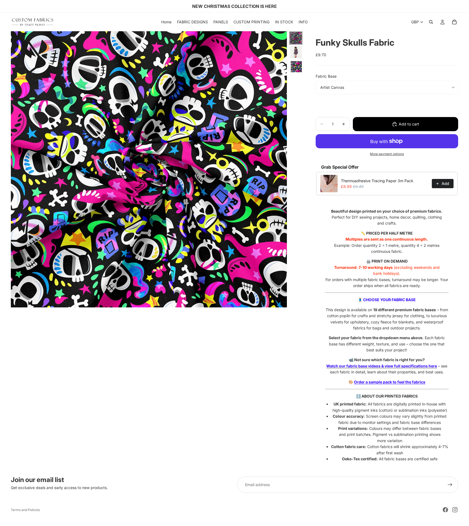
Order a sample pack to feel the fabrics (389, 382)
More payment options (387, 154)
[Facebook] (445, 509)
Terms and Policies (25, 510)
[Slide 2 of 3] (296, 52)
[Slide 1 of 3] (296, 38)
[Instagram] (455, 509)
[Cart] (454, 22)
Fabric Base (326, 76)
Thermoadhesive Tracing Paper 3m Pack (377, 180)
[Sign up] (450, 484)
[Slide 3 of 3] (296, 66)
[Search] (431, 22)
